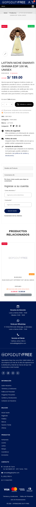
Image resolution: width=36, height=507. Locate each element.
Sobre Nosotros (6, 385)
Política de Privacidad (8, 392)
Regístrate (4, 416)
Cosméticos (5, 452)
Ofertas (3, 428)
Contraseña (8, 200)
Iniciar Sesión (12, 211)
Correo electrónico (10, 190)
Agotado (18, 294)
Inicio (5, 13)
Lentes (3, 446)
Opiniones (14, 73)
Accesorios (4, 455)
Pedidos (3, 419)
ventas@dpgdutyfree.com (11, 473)
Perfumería (4, 440)
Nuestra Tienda (6, 425)
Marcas (3, 422)
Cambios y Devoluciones (9, 398)
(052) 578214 (7, 476)
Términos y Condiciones (8, 389)
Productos (13, 13)
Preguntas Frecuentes (8, 395)
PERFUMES (18, 286)
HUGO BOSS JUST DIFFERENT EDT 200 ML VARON (18, 280)
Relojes (3, 449)
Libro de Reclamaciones (18, 500)
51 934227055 (7, 480)
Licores (3, 443)
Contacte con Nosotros (8, 401)
